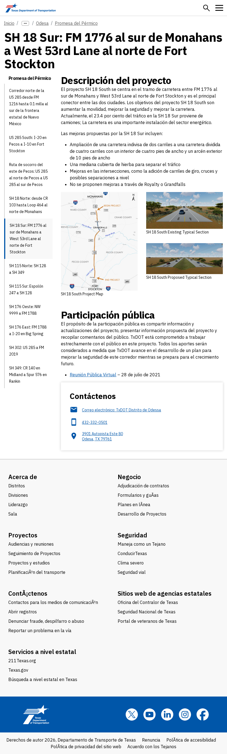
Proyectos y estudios (29, 563)
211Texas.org (22, 660)
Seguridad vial (132, 572)
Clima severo (131, 563)
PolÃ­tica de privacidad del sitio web (86, 746)
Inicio (9, 23)
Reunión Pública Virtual (93, 374)
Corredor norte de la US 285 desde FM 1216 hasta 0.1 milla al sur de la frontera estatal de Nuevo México (28, 107)
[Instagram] (185, 714)
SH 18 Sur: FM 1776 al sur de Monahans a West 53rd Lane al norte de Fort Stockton (28, 238)
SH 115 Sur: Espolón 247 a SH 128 (26, 289)
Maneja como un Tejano (142, 544)
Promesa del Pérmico (76, 23)
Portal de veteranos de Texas (147, 621)
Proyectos (22, 535)
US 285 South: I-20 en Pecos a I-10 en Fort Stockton (28, 144)
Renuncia (151, 740)
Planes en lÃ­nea (134, 504)
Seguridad (132, 535)
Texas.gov (18, 670)
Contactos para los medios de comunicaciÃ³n (53, 602)
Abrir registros (22, 611)
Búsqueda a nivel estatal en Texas (42, 679)
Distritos (16, 485)
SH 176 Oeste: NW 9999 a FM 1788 (24, 310)
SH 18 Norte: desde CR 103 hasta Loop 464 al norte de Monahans (28, 205)
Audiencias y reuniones (31, 544)
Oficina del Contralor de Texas (148, 602)
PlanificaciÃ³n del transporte (36, 572)
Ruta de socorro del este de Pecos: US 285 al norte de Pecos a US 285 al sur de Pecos (28, 174)
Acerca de (22, 477)
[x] (132, 714)
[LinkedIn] (167, 714)
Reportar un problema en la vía (39, 630)
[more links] (25, 23)
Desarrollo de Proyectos (142, 514)
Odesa (42, 23)
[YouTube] (149, 714)
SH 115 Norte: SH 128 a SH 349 (27, 269)
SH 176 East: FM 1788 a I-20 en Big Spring (28, 330)
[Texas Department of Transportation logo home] (30, 8)
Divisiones (18, 495)
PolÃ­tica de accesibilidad (191, 740)
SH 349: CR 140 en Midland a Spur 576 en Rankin (28, 375)
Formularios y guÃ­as (138, 495)
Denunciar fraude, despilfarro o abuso (46, 621)
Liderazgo (18, 504)
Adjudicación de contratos (143, 485)
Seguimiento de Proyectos (34, 553)
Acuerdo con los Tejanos (151, 746)
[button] (206, 8)
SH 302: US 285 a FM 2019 (26, 351)
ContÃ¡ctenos (27, 593)
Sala (12, 514)
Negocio (129, 477)
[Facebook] (203, 714)
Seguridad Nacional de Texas (147, 611)
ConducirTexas (132, 553)
